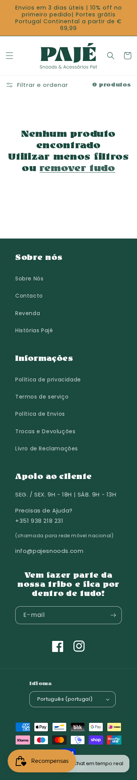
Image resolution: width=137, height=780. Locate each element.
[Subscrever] (113, 615)
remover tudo (77, 168)
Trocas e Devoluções (45, 431)
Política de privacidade (48, 379)
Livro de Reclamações (46, 448)
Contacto (29, 296)
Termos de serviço (41, 396)
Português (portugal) (65, 699)
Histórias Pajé (34, 330)
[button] (9, 55)
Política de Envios (40, 414)
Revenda (27, 313)
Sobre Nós (29, 278)
